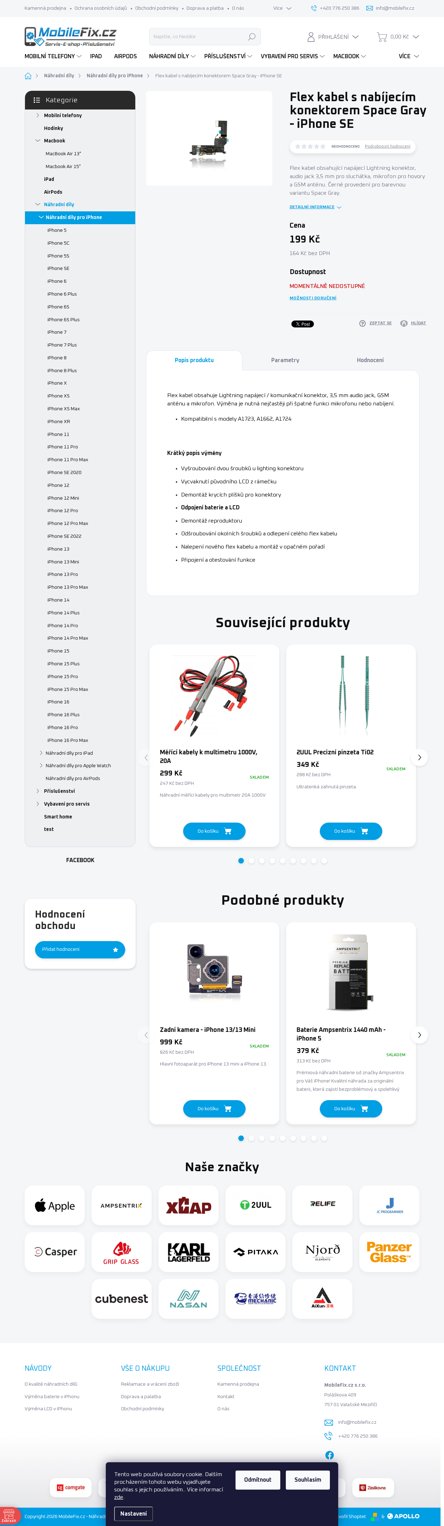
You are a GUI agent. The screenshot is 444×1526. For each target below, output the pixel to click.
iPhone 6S (58, 307)
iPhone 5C (58, 243)
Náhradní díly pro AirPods (73, 778)
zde (118, 1497)
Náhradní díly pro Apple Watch (78, 765)
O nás (238, 8)
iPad (49, 179)
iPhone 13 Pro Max (68, 587)
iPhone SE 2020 (65, 472)
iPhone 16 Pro (63, 727)
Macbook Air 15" (63, 166)
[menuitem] (54, 56)
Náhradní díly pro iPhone (74, 217)
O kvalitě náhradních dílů (51, 1384)
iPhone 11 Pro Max (68, 459)
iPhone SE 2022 (65, 536)
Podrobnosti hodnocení (387, 146)
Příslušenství (59, 791)
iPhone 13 (58, 549)
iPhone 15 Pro (63, 676)
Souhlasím (307, 1480)
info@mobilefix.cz (357, 1422)
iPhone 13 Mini (63, 562)
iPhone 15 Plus (64, 663)
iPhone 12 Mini (63, 498)
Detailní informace (312, 207)
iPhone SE (58, 268)
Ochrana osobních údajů (101, 8)
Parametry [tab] (285, 360)
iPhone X (57, 383)
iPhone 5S (58, 256)
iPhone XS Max (64, 408)
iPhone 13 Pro (63, 574)
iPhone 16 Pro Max (68, 740)
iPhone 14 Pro (63, 625)
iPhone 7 (57, 332)
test (49, 829)
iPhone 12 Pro (63, 510)
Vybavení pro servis (67, 804)
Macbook (54, 141)
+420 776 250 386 (358, 1436)
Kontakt (225, 1396)
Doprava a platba (205, 8)
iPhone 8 (57, 358)
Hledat (252, 36)
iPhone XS (59, 396)
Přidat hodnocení (60, 949)
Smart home (58, 817)
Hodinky (53, 128)
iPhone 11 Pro (63, 447)
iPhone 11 (58, 434)
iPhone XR (59, 421)
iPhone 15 (58, 651)
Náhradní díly (59, 204)
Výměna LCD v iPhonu (48, 1408)
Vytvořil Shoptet (348, 1516)
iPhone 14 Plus (64, 613)
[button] (241, 861)
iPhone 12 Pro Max (68, 523)
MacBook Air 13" (63, 153)
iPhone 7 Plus (62, 345)
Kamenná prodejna (45, 8)
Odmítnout (258, 1480)
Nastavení (133, 1514)
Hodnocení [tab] (370, 360)
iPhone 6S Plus (64, 319)
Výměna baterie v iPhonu (52, 1396)
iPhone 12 (58, 485)
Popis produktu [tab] (194, 360)
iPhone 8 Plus (62, 370)
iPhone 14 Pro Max (68, 638)
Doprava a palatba (141, 1396)
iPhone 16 (58, 702)
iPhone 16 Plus (64, 714)
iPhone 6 (57, 281)
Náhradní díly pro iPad (69, 753)
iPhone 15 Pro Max (68, 689)
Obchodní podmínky (156, 8)
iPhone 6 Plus (62, 294)
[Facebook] (329, 1453)
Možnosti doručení (313, 298)
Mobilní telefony (63, 115)
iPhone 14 (58, 600)
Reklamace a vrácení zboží (150, 1384)
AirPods (53, 192)
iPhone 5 (57, 230)
